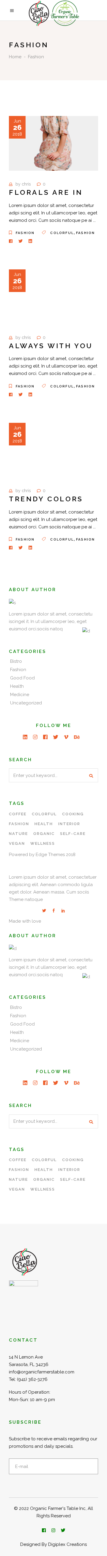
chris (26, 184)
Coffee (17, 814)
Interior (69, 824)
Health (17, 686)
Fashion (25, 233)
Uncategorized (26, 703)
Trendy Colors (46, 499)
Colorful (62, 233)
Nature (18, 833)
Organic (44, 833)
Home (15, 56)
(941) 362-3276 (32, 1379)
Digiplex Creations (67, 1544)
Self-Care (73, 833)
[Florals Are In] (53, 143)
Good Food (22, 678)
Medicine (19, 694)
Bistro (16, 661)
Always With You (51, 346)
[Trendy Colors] (53, 450)
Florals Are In (46, 192)
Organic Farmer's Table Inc (58, 1508)
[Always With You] (53, 296)
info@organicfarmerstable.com (41, 1372)
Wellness (42, 843)
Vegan (17, 843)
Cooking (73, 814)
